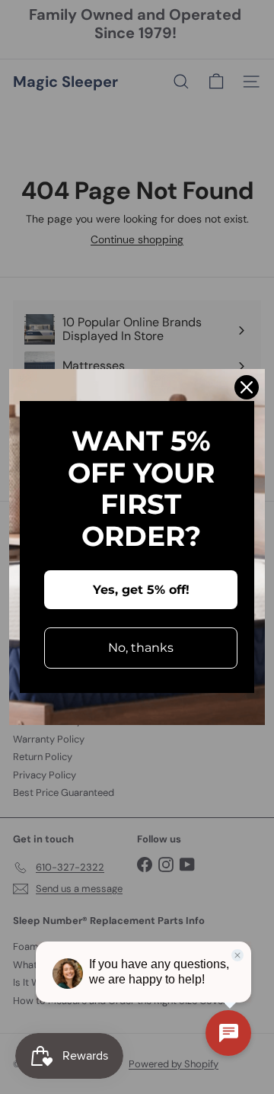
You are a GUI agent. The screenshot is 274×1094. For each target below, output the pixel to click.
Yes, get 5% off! (141, 589)
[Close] (246, 387)
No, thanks (141, 647)
